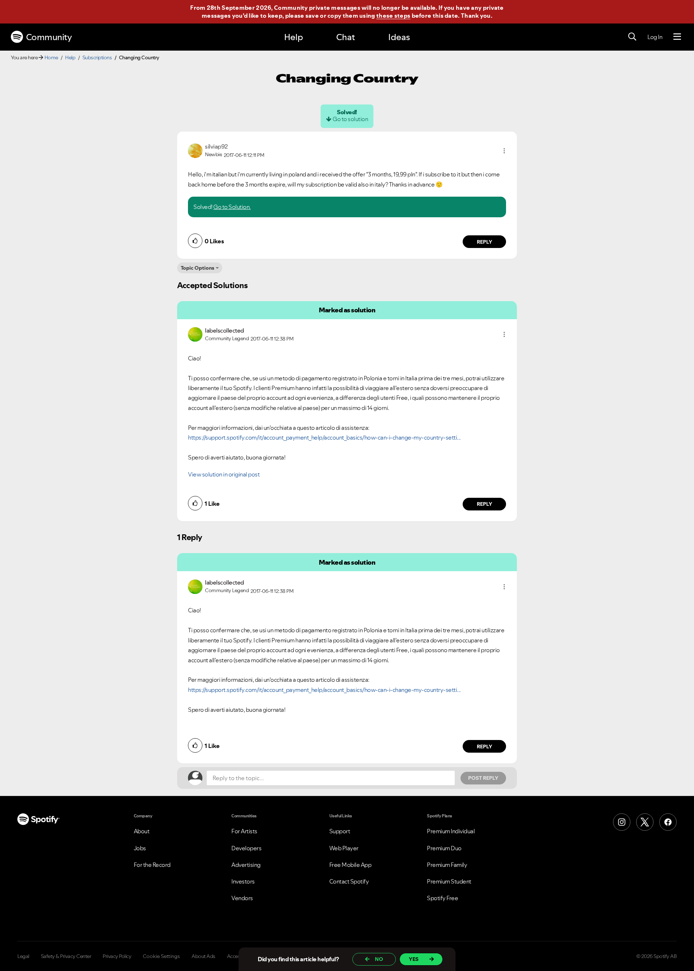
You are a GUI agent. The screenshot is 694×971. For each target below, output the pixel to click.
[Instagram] (621, 822)
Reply (484, 241)
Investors (243, 881)
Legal (23, 956)
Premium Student (449, 881)
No (379, 959)
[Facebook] (668, 822)
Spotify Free (442, 898)
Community (49, 37)
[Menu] (677, 37)
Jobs (140, 848)
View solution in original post (224, 474)
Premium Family (447, 865)
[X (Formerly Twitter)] (645, 822)
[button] (504, 150)
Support (339, 831)
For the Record (152, 865)
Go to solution (350, 119)
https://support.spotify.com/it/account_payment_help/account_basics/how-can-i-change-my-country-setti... (324, 437)
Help (293, 37)
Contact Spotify (349, 881)
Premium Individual (451, 831)
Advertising (246, 865)
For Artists (244, 831)
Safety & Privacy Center (66, 956)
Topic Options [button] (197, 267)
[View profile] (195, 150)
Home (51, 57)
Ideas (399, 37)
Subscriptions (97, 57)
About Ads (203, 956)
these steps (393, 16)
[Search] (632, 37)
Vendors (242, 898)
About (142, 831)
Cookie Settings (161, 956)
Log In (654, 37)
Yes (414, 959)
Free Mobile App (350, 865)
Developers (246, 848)
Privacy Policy (117, 956)
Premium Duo (444, 848)
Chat (345, 37)
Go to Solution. (232, 207)
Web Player (344, 848)
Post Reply (483, 778)
